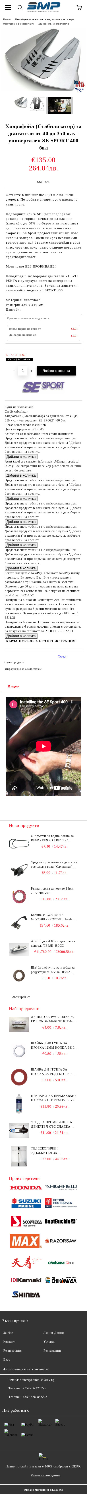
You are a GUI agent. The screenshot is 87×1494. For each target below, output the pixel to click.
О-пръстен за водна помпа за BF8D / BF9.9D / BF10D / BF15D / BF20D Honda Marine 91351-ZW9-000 (52, 838)
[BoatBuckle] (61, 1222)
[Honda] (26, 1188)
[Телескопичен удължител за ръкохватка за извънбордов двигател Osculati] (19, 1156)
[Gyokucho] (61, 1241)
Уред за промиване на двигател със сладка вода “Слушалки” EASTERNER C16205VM (51, 1124)
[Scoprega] (26, 1222)
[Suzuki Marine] (26, 1203)
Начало (6, 19)
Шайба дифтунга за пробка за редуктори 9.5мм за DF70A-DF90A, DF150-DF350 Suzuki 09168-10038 (53, 970)
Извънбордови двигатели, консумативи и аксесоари (44, 19)
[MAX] (26, 1241)
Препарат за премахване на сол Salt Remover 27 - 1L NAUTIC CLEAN (54, 1098)
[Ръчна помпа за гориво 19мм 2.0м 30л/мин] (19, 896)
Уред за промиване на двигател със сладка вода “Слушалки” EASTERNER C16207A (54, 865)
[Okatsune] (61, 1263)
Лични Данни (54, 1332)
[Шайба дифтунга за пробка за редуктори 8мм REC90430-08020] (19, 1077)
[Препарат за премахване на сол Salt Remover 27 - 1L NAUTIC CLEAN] (19, 1104)
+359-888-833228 (35, 1397)
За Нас (8, 1332)
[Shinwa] (26, 1295)
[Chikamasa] (61, 1280)
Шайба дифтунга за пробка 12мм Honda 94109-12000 (54, 1046)
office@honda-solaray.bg (37, 1380)
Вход (6, 1359)
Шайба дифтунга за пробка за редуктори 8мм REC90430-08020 (54, 1072)
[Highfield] (61, 1188)
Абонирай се (21, 997)
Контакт (9, 1341)
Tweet (62, 656)
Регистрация (12, 1350)
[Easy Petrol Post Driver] (61, 1203)
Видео (13, 686)
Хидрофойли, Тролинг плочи (53, 24)
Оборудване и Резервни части (18, 24)
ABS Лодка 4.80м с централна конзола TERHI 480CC (53, 943)
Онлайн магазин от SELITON (43, 1489)
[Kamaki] (26, 1280)
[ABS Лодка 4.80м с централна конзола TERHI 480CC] (19, 949)
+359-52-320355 (34, 1388)
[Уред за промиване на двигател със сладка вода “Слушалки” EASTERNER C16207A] (19, 870)
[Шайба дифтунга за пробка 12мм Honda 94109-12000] (19, 1051)
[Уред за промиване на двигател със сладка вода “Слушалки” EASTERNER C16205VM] (19, 1130)
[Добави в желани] (76, 355)
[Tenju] (26, 1263)
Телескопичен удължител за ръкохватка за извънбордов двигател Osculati (51, 1151)
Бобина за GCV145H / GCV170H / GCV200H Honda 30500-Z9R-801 (51, 917)
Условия (49, 1341)
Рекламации (52, 1350)
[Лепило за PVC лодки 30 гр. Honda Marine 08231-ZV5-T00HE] (19, 1025)
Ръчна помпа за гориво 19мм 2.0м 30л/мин (52, 891)
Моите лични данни (45, 1475)
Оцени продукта (14, 662)
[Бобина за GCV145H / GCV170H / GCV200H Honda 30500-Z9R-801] (19, 923)
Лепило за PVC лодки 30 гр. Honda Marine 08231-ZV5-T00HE (52, 1019)
